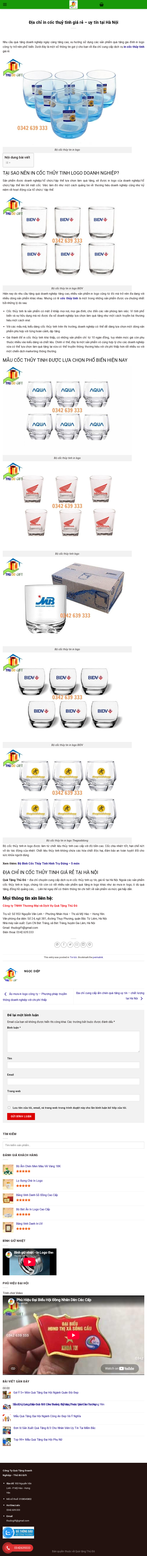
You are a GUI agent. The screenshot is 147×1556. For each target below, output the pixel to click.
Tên (9, 1058)
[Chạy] (6, 1379)
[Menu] (5, 4)
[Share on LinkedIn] (83, 945)
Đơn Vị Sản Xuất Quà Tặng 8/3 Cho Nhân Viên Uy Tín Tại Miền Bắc (54, 1428)
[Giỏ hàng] (101, 4)
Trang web (14, 1091)
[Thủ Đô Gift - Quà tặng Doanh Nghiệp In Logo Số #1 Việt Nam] (73, 4)
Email (10, 1074)
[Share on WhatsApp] (57, 945)
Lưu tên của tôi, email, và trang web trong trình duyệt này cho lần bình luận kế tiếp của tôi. (70, 1107)
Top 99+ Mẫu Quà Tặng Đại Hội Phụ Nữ (37, 1439)
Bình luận (14, 1027)
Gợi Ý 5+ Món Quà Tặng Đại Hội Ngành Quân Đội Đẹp (46, 1392)
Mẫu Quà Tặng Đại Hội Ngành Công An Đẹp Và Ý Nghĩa (47, 1416)
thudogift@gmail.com (17, 1520)
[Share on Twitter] (70, 945)
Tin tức (73, 957)
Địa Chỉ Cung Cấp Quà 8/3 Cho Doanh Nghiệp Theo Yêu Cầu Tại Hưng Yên (58, 1404)
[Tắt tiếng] (6, 1403)
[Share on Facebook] (64, 945)
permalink (98, 957)
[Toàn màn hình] (6, 1412)
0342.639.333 (13, 1510)
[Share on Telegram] (90, 945)
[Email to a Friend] (77, 945)
